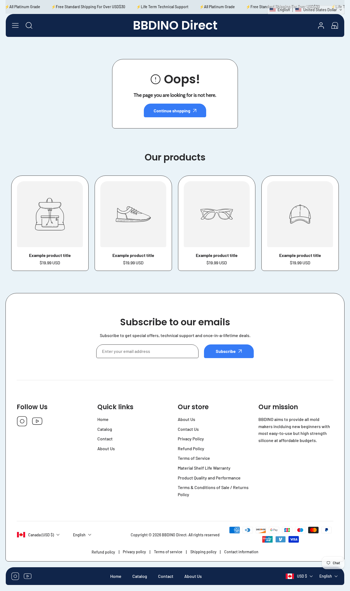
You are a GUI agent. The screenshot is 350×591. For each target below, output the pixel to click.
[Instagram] (22, 422)
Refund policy (103, 552)
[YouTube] (37, 422)
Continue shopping (172, 110)
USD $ (302, 576)
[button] (335, 25)
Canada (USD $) (41, 535)
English (325, 576)
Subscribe (226, 351)
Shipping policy (203, 551)
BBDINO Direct (174, 535)
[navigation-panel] (15, 25)
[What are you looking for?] (29, 25)
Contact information (241, 551)
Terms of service (168, 551)
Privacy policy (134, 551)
